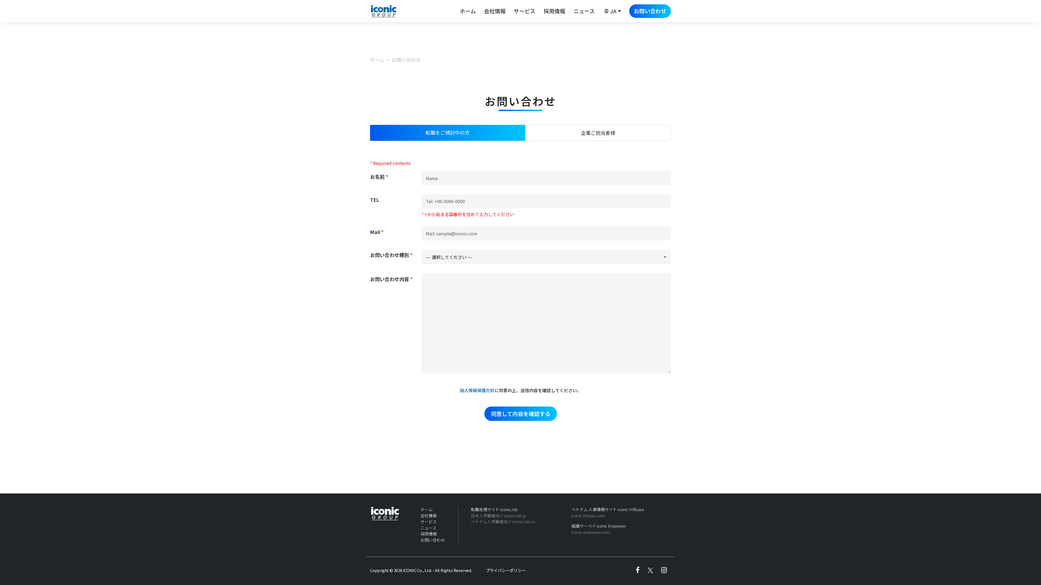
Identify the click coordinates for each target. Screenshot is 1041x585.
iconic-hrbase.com (588, 515)
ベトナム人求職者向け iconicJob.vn (503, 521)
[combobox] (546, 257)
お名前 (379, 176)
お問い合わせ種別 (391, 254)
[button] (612, 11)
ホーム (468, 11)
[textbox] (546, 257)
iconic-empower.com (590, 532)
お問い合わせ (650, 11)
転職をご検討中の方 (448, 132)
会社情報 (495, 11)
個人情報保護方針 (477, 390)
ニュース (584, 11)
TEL (374, 199)
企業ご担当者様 (598, 132)
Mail (377, 231)
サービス (524, 11)
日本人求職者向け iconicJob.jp (498, 515)
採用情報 (554, 11)
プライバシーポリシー (506, 570)
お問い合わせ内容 (391, 278)
